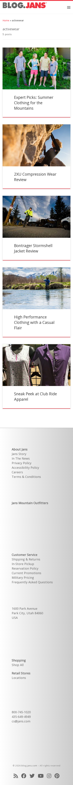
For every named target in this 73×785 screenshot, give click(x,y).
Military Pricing (23, 578)
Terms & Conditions (26, 477)
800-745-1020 (21, 712)
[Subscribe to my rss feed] (16, 776)
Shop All (18, 665)
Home (6, 20)
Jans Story (19, 454)
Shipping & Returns (26, 559)
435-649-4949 (21, 717)
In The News (21, 458)
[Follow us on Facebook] (23, 776)
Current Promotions (26, 573)
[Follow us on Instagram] (49, 776)
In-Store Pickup (23, 564)
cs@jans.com (21, 721)
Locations (19, 678)
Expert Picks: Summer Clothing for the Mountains (33, 103)
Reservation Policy (25, 568)
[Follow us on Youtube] (41, 776)
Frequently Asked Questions (32, 582)
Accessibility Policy (25, 468)
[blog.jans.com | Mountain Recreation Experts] (25, 6)
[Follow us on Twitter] (32, 776)
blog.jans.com (29, 765)
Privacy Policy (21, 463)
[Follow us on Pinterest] (56, 776)
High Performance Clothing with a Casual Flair (34, 322)
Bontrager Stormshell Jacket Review (33, 248)
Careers (17, 472)
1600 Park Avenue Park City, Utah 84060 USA (27, 613)
